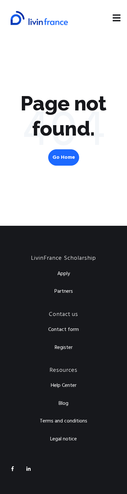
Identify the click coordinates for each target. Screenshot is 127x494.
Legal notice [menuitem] (63, 439)
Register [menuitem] (64, 347)
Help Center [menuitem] (64, 385)
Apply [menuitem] (63, 274)
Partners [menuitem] (63, 291)
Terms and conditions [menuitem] (63, 421)
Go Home (63, 157)
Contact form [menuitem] (63, 329)
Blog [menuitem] (63, 403)
